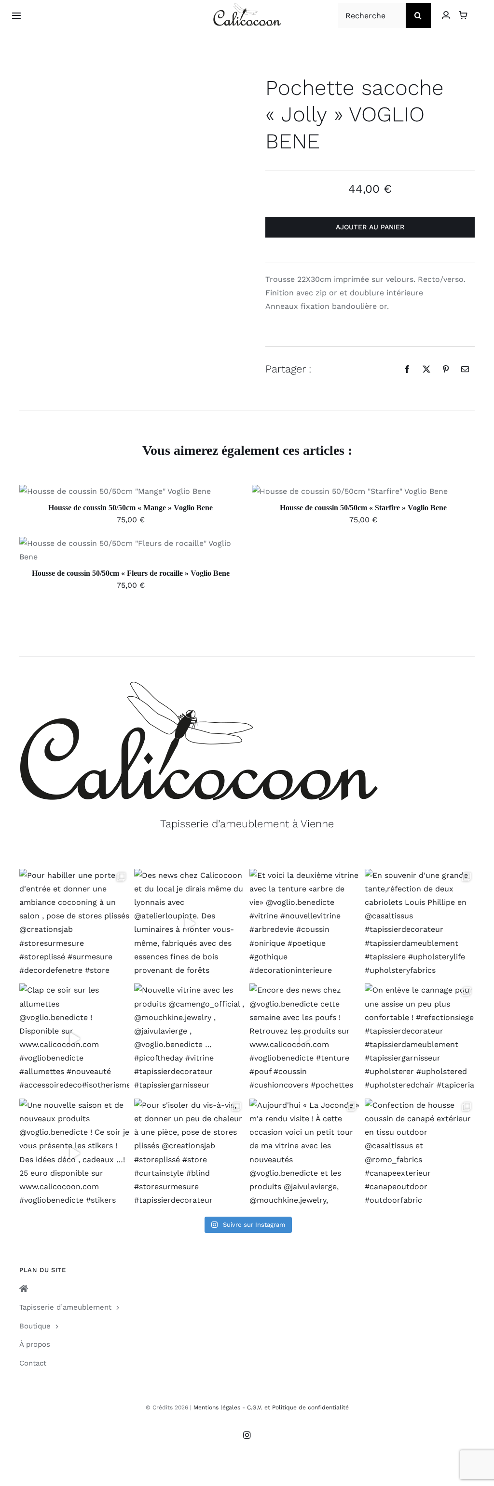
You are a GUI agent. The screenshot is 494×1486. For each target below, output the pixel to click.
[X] (426, 369)
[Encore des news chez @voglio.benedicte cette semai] (304, 1038)
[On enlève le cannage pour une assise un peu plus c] (420, 1038)
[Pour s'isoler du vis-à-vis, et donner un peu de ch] (189, 1154)
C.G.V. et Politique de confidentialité (298, 1407)
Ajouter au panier (370, 227)
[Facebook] (407, 369)
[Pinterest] (445, 369)
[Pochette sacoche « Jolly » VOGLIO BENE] (96, 84)
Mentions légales (216, 1407)
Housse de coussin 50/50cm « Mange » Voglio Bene (130, 508)
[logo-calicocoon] (247, 6)
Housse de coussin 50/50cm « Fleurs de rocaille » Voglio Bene (131, 573)
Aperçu (160, 493)
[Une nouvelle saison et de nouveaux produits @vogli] (74, 1154)
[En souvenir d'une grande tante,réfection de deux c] (420, 924)
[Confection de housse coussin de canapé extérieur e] (420, 1154)
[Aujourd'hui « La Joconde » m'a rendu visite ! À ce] (304, 1154)
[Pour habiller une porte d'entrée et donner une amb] (74, 924)
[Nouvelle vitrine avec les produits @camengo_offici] (189, 1038)
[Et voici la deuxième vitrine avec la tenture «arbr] (304, 924)
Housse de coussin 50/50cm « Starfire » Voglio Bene (363, 508)
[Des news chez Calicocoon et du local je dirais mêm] (189, 924)
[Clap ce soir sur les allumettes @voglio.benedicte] (74, 1038)
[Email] (465, 369)
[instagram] (247, 1435)
